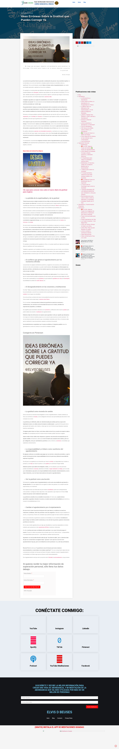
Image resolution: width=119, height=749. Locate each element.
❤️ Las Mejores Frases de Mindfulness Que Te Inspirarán (88, 181)
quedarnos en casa (57, 278)
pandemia (41, 278)
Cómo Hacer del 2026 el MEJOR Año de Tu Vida (87, 241)
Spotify (33, 647)
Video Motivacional (86, 234)
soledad (34, 116)
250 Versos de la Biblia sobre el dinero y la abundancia (87, 129)
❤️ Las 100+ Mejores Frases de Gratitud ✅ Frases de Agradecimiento (88, 148)
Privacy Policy (68, 718)
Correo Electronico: (28, 580)
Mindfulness (84, 144)
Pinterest (85, 647)
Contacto (59, 718)
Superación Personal (28, 13)
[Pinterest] (77, 42)
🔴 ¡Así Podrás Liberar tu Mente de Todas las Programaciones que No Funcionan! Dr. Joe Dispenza (88, 247)
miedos (62, 220)
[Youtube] (82, 42)
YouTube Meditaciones (59, 666)
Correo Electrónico (59, 700)
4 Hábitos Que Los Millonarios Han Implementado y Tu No (87, 108)
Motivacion (81, 207)
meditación (39, 312)
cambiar (25, 294)
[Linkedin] (87, 42)
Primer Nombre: (27, 573)
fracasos (40, 116)
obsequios (36, 92)
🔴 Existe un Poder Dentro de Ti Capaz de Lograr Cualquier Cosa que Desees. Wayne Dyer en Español (88, 255)
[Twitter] (90, 42)
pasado (65, 309)
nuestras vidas (48, 96)
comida (51, 461)
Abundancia (81, 96)
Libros (79, 2)
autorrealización (58, 557)
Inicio (74, 2)
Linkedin (85, 628)
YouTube (33, 628)
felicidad (50, 557)
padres (47, 463)
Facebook (86, 666)
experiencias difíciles (44, 527)
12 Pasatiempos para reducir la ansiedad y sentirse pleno (86, 159)
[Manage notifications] (116, 746)
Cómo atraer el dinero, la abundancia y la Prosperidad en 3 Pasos (87, 103)
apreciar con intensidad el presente (42, 131)
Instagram (59, 628)
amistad (59, 440)
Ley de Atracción (85, 141)
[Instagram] (85, 42)
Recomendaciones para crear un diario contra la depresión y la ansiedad (87, 197)
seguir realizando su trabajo (55, 468)
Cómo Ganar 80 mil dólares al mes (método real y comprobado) (88, 138)
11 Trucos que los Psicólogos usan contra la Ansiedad (88, 186)
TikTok (59, 647)
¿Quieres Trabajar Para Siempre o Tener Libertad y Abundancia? (88, 116)
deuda (35, 416)
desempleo (66, 278)
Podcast (33, 666)
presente (47, 309)
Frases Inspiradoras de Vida (88, 219)
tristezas (25, 222)
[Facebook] (79, 42)
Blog (85, 2)
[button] (39, 27)
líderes (57, 205)
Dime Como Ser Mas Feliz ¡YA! (32, 587)
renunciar (36, 468)
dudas (31, 222)
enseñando (50, 489)
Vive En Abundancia (86, 126)
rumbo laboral (40, 280)
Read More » (83, 243)
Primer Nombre (59, 695)
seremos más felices (44, 299)
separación (25, 116)
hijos (32, 463)
